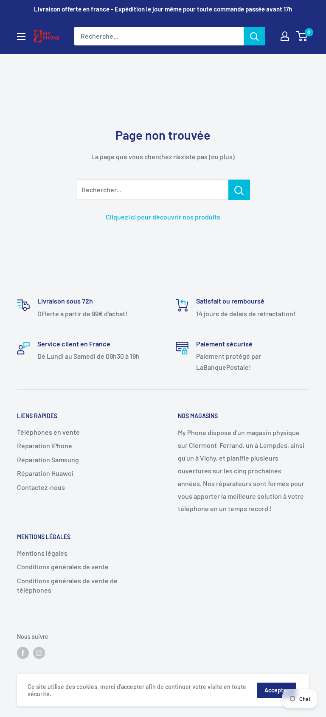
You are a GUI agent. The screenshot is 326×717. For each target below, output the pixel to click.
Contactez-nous (41, 487)
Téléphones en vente (48, 432)
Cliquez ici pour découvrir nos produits (163, 217)
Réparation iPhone (44, 445)
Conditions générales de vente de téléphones (67, 585)
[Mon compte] (285, 36)
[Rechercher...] (239, 190)
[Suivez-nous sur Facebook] (23, 653)
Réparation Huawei (45, 473)
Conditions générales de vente (63, 566)
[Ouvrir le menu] (21, 36)
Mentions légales (42, 553)
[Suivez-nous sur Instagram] (39, 653)
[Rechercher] (254, 36)
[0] (302, 36)
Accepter (276, 690)
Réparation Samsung (48, 460)
